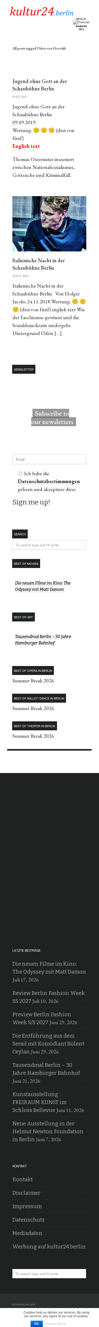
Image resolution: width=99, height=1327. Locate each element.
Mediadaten (27, 1233)
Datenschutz (28, 1220)
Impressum (27, 1206)
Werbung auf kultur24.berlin (49, 1246)
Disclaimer (26, 1193)
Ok (36, 1324)
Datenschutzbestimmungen (49, 481)
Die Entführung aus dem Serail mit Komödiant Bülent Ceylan (48, 1044)
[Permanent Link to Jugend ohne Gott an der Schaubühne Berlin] (49, 68)
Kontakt (22, 1179)
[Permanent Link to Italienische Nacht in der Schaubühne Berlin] (49, 223)
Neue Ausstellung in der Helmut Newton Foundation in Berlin (47, 1131)
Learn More (56, 1324)
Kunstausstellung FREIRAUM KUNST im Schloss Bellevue (39, 1102)
